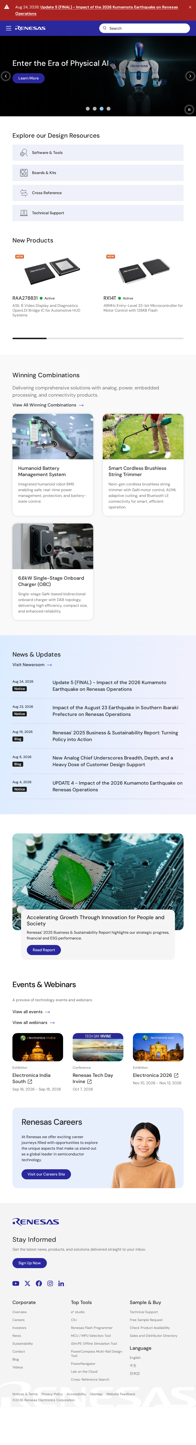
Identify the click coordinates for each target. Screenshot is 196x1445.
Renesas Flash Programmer (92, 1328)
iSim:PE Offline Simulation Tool (94, 1343)
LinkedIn (61, 1283)
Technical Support (144, 1312)
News (16, 1335)
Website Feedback (120, 1394)
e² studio (78, 1312)
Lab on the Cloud (84, 1371)
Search (144, 28)
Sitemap (96, 1394)
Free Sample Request (146, 1320)
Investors (19, 1328)
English (135, 1357)
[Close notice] (190, 7)
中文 (133, 1365)
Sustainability (22, 1343)
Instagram (50, 1283)
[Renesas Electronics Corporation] (30, 28)
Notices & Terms (25, 1394)
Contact (18, 1351)
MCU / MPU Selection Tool (91, 1335)
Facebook (39, 1283)
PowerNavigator (83, 1363)
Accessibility (76, 1394)
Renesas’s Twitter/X (27, 1283)
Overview (19, 1312)
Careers (18, 1320)
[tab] (88, 109)
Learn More (28, 78)
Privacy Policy (52, 1394)
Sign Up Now (29, 1262)
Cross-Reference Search (90, 1379)
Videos (17, 1367)
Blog (15, 1359)
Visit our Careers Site (46, 1174)
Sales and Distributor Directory (153, 1335)
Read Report (44, 949)
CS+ (74, 1320)
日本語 (135, 1373)
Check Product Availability (150, 1328)
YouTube (15, 1283)
